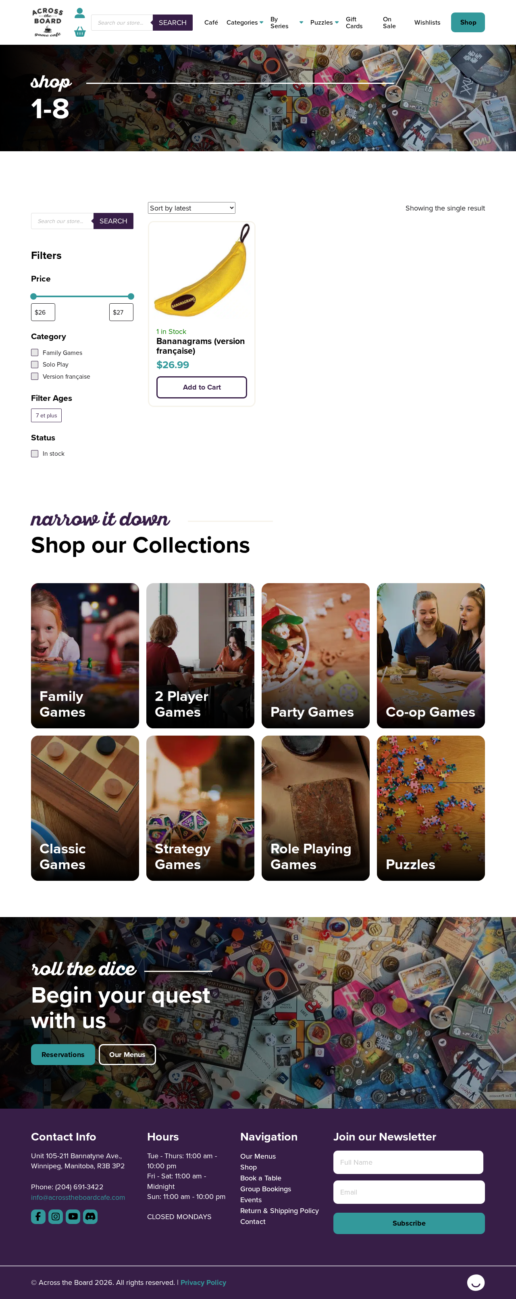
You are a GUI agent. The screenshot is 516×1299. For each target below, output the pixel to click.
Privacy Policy (203, 1282)
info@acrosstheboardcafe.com (78, 1197)
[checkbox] (46, 415)
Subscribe (409, 1223)
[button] (80, 31)
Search (173, 22)
